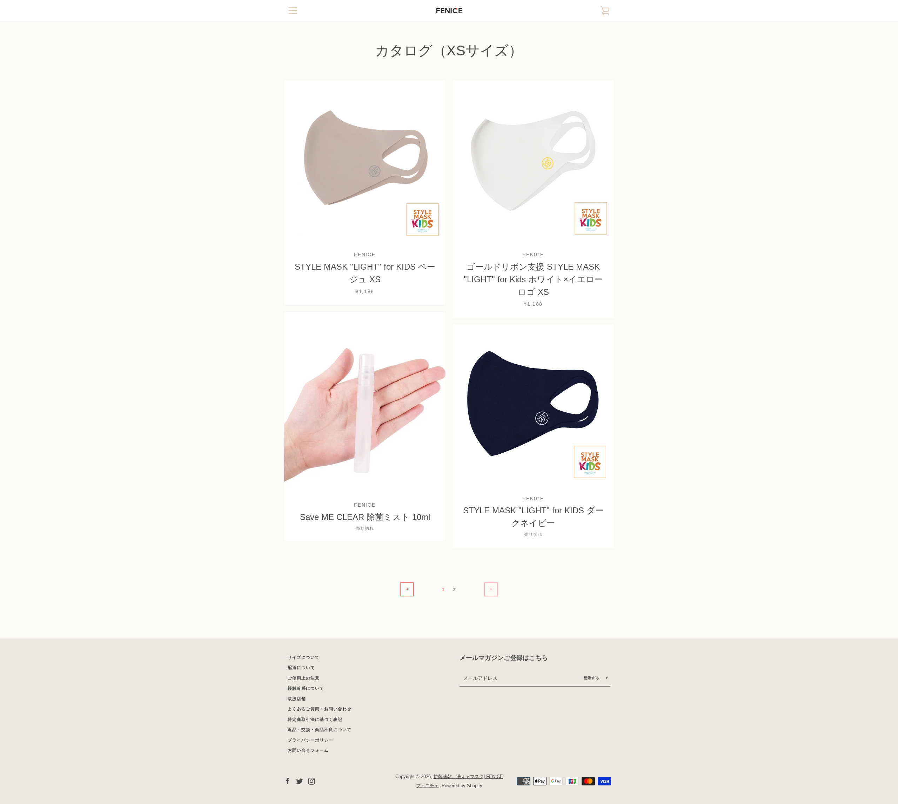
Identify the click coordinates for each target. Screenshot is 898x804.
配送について (301, 667)
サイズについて (304, 657)
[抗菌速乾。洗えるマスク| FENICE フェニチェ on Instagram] (311, 781)
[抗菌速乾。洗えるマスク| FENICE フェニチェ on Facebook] (287, 781)
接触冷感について (306, 688)
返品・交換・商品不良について (319, 729)
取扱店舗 (297, 698)
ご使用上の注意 (304, 678)
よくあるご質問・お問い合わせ (319, 709)
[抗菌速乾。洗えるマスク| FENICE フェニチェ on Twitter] (299, 781)
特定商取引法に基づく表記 (315, 719)
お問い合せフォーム (308, 750)
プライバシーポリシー (310, 740)
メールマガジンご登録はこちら (504, 657)
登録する (592, 678)
